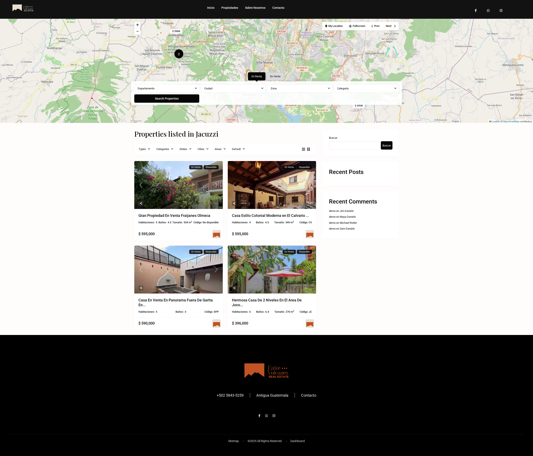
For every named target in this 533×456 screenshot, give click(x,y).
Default (236, 149)
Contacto (278, 7)
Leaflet (495, 121)
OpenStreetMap (511, 121)
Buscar (333, 137)
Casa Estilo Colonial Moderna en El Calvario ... (270, 215)
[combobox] (166, 88)
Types (142, 149)
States (183, 149)
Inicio (210, 7)
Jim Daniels (347, 210)
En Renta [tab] (257, 76)
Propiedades (229, 7)
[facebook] (475, 8)
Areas (218, 149)
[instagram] (501, 8)
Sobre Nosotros (255, 7)
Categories (162, 149)
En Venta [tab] (275, 76)
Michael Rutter (348, 222)
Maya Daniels (348, 216)
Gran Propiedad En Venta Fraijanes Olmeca (174, 215)
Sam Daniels (347, 228)
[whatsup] (488, 8)
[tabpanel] (266, 94)
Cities (201, 149)
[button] (180, 54)
